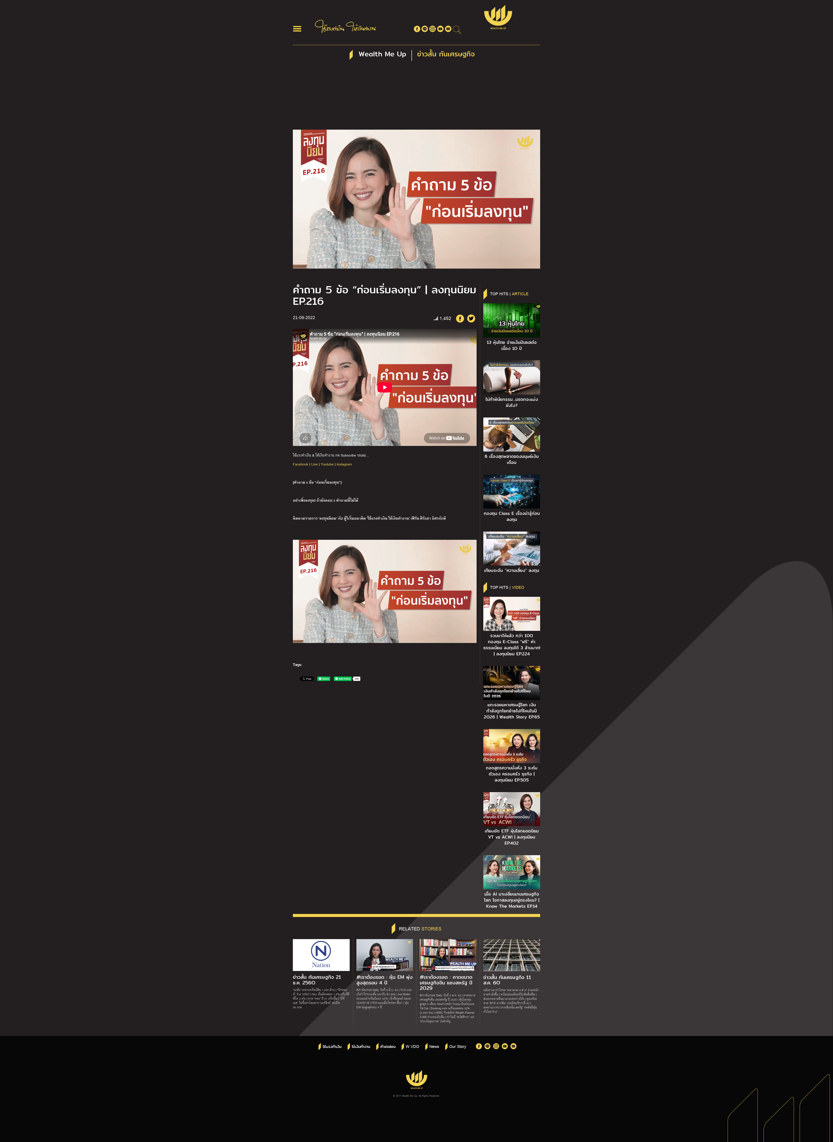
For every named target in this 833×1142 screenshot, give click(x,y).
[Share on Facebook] (460, 318)
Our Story (457, 1046)
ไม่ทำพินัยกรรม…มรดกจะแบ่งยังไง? (511, 402)
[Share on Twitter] (471, 318)
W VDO (412, 1046)
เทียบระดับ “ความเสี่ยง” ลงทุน (511, 570)
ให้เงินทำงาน (361, 1046)
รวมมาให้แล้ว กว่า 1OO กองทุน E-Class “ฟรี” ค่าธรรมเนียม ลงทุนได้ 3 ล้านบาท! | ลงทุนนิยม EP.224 (511, 645)
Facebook (300, 464)
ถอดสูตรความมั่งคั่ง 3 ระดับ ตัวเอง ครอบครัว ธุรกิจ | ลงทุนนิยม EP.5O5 (512, 774)
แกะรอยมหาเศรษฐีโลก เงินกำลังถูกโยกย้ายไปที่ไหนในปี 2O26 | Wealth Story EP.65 (512, 711)
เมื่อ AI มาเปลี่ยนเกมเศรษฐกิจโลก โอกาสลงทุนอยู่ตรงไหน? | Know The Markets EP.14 (511, 900)
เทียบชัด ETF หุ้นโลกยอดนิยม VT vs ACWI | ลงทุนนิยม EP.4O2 (512, 837)
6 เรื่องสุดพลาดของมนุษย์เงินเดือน (512, 459)
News (434, 1046)
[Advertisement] (416, 97)
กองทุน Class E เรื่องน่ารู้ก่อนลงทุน (512, 516)
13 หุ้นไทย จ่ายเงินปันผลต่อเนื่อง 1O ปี (512, 345)
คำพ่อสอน (387, 1046)
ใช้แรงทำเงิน (332, 1046)
